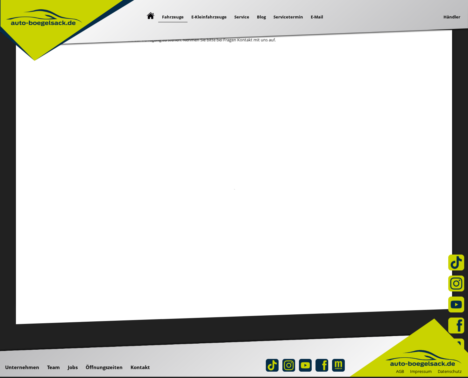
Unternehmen (22, 367)
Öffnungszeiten (104, 367)
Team (53, 367)
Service (241, 17)
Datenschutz (450, 371)
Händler (451, 17)
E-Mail (317, 17)
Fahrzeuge (173, 17)
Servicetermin (288, 17)
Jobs (73, 367)
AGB (400, 371)
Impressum (421, 371)
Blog (261, 17)
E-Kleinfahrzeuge (209, 17)
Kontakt (140, 367)
